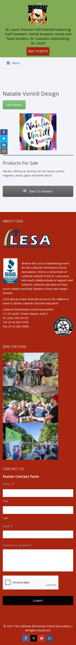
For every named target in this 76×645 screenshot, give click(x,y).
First (5, 501)
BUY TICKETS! (38, 51)
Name (8, 484)
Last (5, 518)
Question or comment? (17, 545)
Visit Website (14, 105)
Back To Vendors (41, 191)
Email (7, 526)
